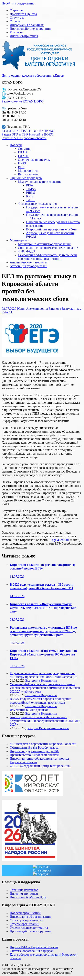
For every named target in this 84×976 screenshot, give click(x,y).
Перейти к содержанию (18, 3)
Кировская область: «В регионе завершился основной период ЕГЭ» (42, 566)
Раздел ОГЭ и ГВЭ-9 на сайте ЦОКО (27, 134)
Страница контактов (24, 890)
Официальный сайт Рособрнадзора (34, 747)
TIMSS (31, 189)
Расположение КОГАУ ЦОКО (23, 101)
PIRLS (30, 192)
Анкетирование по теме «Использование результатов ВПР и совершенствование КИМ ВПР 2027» (45, 720)
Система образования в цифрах (31, 951)
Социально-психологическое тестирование (48, 247)
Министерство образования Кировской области (43, 744)
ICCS (29, 196)
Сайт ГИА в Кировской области (24, 138)
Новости (16, 145)
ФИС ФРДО (26, 251)
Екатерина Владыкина (41, 680)
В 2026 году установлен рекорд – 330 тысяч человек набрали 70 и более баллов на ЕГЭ (41, 586)
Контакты (16, 32)
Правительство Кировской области (34, 755)
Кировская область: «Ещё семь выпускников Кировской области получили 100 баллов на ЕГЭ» (43, 654)
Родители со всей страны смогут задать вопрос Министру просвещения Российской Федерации (43, 675)
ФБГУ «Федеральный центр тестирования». (40, 766)
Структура (17, 17)
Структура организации (26, 920)
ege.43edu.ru (60, 540)
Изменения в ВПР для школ (29, 710)
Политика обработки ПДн (28, 897)
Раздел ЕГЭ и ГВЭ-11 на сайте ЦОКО (28, 130)
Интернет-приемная (24, 36)
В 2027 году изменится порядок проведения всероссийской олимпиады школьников (40, 700)
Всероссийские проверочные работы (51, 229)
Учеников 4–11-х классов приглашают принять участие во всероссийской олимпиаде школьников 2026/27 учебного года (45, 687)
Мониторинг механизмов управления (44, 244)
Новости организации (25, 913)
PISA (29, 185)
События (24, 148)
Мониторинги (28, 170)
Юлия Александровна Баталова (39, 308)
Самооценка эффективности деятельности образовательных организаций (47, 256)
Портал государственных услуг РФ (34, 751)
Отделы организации (24, 924)
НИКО (23, 163)
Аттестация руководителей (28, 266)
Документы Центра (23, 14)
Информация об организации (30, 916)
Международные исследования (39, 181)
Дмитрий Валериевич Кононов (47, 728)
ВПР (21, 167)
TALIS (30, 200)
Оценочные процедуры (34, 159)
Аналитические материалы (29, 262)
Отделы (15, 21)
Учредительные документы (29, 927)
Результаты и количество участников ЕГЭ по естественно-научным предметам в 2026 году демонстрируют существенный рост (43, 631)
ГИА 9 (22, 152)
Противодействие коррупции (30, 28)
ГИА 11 (23, 156)
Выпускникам (28, 174)
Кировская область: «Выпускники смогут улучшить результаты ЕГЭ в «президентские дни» (43, 607)
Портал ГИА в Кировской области (34, 947)
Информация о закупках (27, 25)
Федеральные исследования (37, 203)
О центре (16, 10)
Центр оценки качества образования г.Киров (33, 75)
